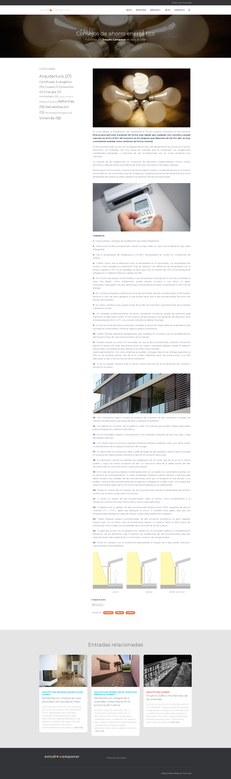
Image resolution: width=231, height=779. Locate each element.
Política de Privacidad (182, 2)
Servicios (155, 10)
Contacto (179, 10)
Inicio (129, 10)
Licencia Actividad (66, 97)
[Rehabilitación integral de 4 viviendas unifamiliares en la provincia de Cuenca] (115, 670)
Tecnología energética (58, 113)
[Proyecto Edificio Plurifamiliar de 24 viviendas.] (168, 670)
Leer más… (79, 727)
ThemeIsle (187, 773)
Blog (167, 10)
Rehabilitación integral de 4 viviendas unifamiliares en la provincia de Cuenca (112, 702)
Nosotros (141, 10)
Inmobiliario (48, 96)
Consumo (108, 612)
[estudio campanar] (55, 10)
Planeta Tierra (48, 102)
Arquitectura (55, 76)
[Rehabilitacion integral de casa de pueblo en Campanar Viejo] (63, 670)
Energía (52, 92)
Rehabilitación (75, 692)
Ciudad (51, 87)
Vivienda (50, 118)
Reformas (62, 692)
